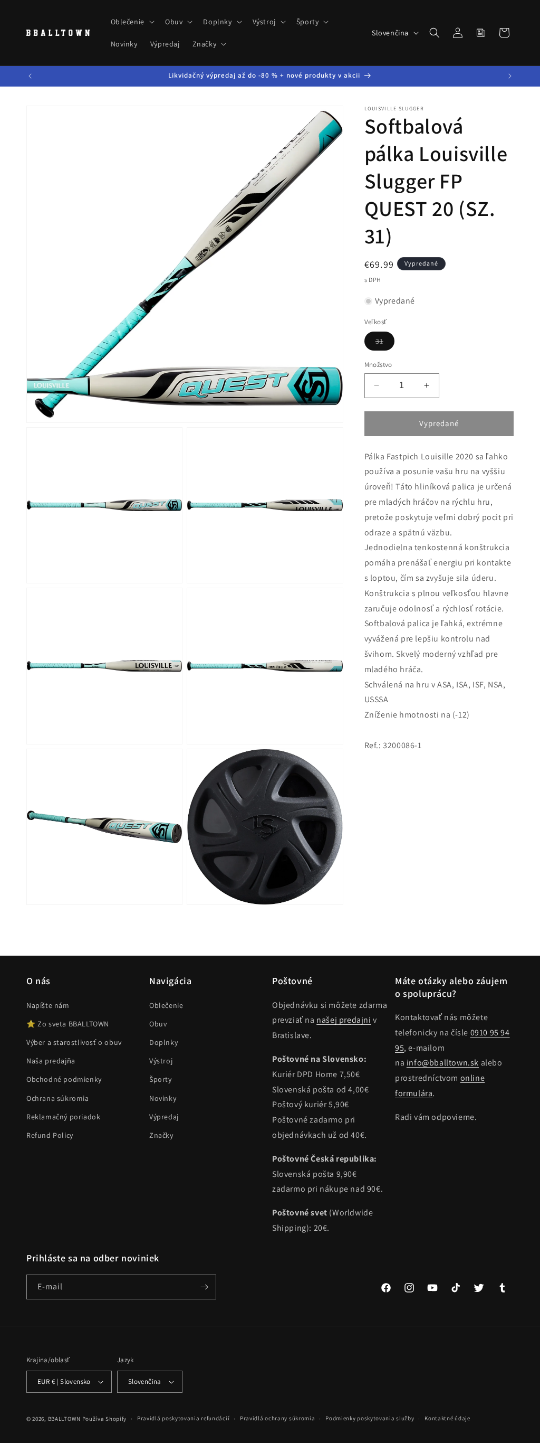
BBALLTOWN (64, 1418)
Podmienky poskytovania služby (369, 1418)
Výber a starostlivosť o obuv (74, 1042)
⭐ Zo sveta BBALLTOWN (67, 1024)
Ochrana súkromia (57, 1098)
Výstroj (160, 1060)
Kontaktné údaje (447, 1418)
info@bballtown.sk (443, 1062)
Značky (161, 1135)
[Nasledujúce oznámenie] (510, 76)
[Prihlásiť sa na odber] (204, 1287)
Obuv (158, 1024)
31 (384, 343)
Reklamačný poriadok (63, 1116)
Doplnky (163, 1042)
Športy (160, 1079)
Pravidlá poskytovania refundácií (183, 1418)
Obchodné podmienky (64, 1079)
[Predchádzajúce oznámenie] (30, 76)
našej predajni (343, 1019)
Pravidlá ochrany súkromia (277, 1418)
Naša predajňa (50, 1060)
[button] (131, 22)
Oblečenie (166, 1005)
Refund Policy (49, 1135)
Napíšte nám (48, 1005)
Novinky (162, 1098)
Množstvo (378, 364)
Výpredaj (164, 1116)
